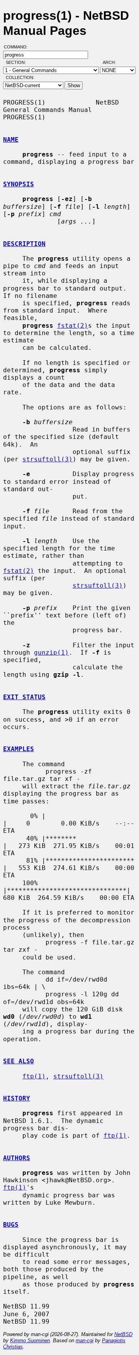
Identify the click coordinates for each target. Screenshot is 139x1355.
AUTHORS (16, 1158)
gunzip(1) (51, 652)
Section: (17, 62)
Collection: (20, 77)
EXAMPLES (18, 749)
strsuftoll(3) (47, 459)
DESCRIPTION (24, 244)
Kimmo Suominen (30, 1340)
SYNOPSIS (18, 184)
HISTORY (16, 1098)
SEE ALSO (18, 1061)
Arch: (113, 62)
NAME (11, 139)
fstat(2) (72, 325)
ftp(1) (34, 1076)
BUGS (11, 1224)
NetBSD (123, 1334)
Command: (18, 47)
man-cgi (84, 1340)
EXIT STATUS (24, 697)
